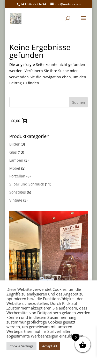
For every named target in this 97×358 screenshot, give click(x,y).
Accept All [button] (49, 346)
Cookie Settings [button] (21, 346)
